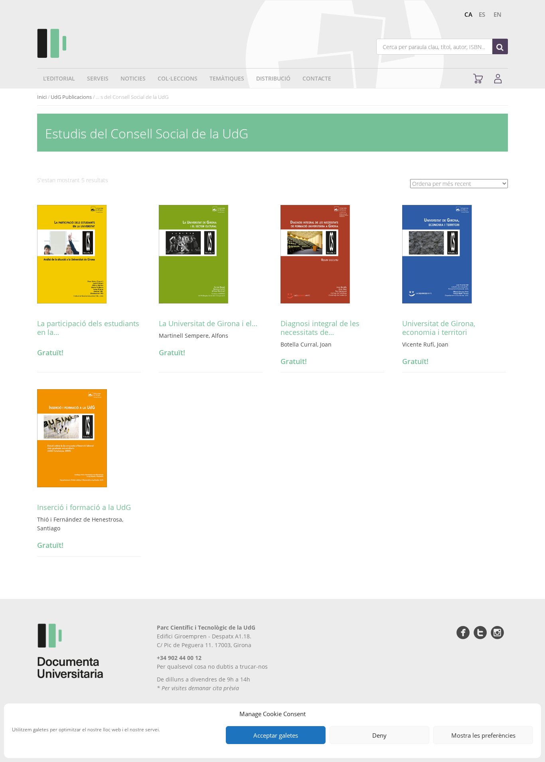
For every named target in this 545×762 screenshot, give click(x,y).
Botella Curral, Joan (306, 344)
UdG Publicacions (71, 96)
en (498, 14)
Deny (379, 735)
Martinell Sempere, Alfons (193, 335)
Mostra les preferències (483, 735)
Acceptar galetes (275, 735)
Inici (42, 96)
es (482, 14)
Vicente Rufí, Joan (425, 344)
